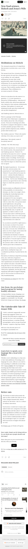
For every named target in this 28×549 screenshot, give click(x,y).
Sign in (25, 2)
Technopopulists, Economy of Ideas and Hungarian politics (9, 499)
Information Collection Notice (18, 528)
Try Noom (22, 300)
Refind (3, 451)
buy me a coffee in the (15, 449)
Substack (7, 546)
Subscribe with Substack (15, 523)
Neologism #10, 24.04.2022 (7, 491)
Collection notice (21, 539)
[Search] (25, 484)
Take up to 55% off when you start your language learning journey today (13, 383)
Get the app (20, 542)
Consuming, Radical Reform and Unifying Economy (10, 488)
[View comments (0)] (5, 18)
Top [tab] (2, 484)
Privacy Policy (15, 529)
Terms (15, 539)
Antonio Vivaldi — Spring (8, 56)
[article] (14, 491)
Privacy (12, 539)
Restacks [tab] (10, 467)
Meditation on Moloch (10, 279)
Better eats (7, 426)
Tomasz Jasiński (7, 14)
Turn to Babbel (8, 366)
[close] (24, 502)
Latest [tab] (6, 484)
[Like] (2, 18)
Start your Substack (10, 542)
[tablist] (7, 467)
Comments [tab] (4, 467)
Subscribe (20, 2)
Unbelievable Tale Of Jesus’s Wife (16, 333)
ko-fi (23, 449)
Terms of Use (21, 526)
